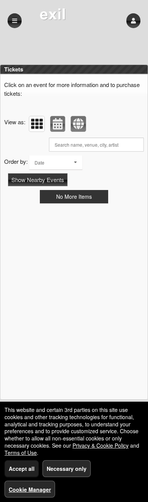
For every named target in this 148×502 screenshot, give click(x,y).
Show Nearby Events (37, 180)
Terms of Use (21, 452)
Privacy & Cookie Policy (100, 445)
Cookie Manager (30, 489)
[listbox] (55, 162)
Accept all (22, 468)
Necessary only (67, 468)
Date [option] (39, 162)
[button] (133, 20)
